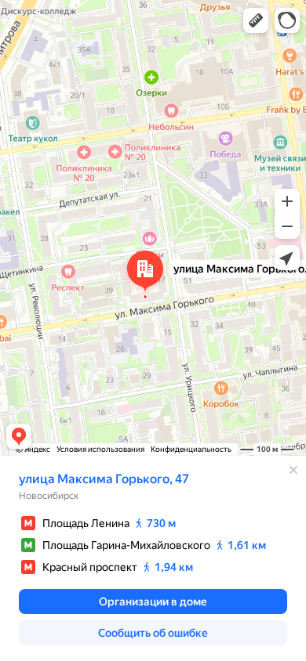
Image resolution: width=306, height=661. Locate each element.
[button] (255, 20)
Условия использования (100, 449)
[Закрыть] (293, 470)
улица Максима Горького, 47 (104, 478)
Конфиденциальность (191, 449)
